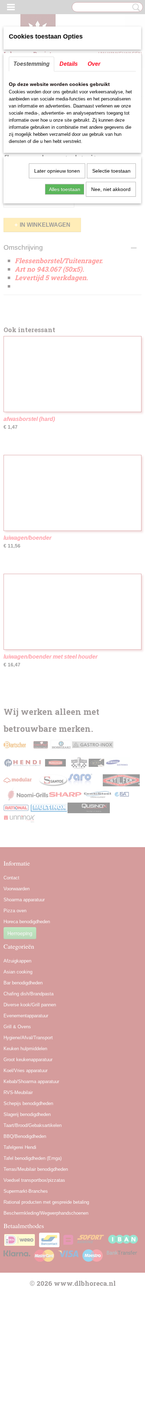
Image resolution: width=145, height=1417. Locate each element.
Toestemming (31, 64)
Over (94, 64)
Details (68, 64)
